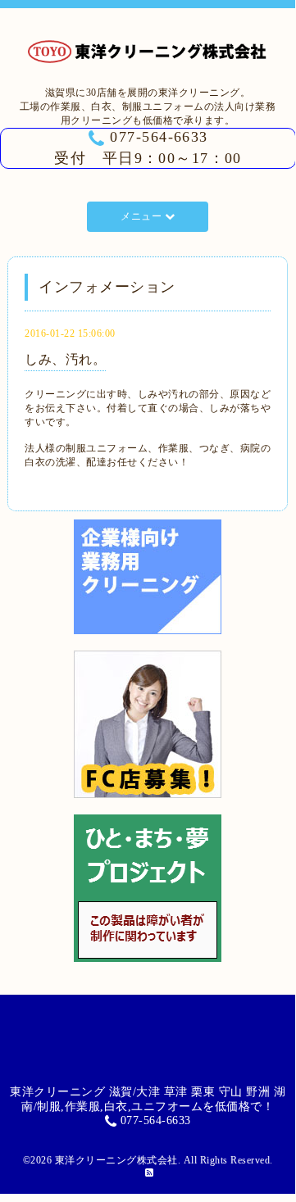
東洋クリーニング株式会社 (116, 1160)
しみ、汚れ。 (65, 359)
